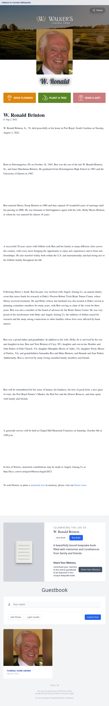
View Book (60, 537)
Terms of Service (62, 693)
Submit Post (92, 617)
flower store (80, 485)
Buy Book (76, 537)
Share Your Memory (90, 569)
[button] (28, 647)
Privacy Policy (46, 693)
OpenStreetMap (57, 698)
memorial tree (38, 485)
